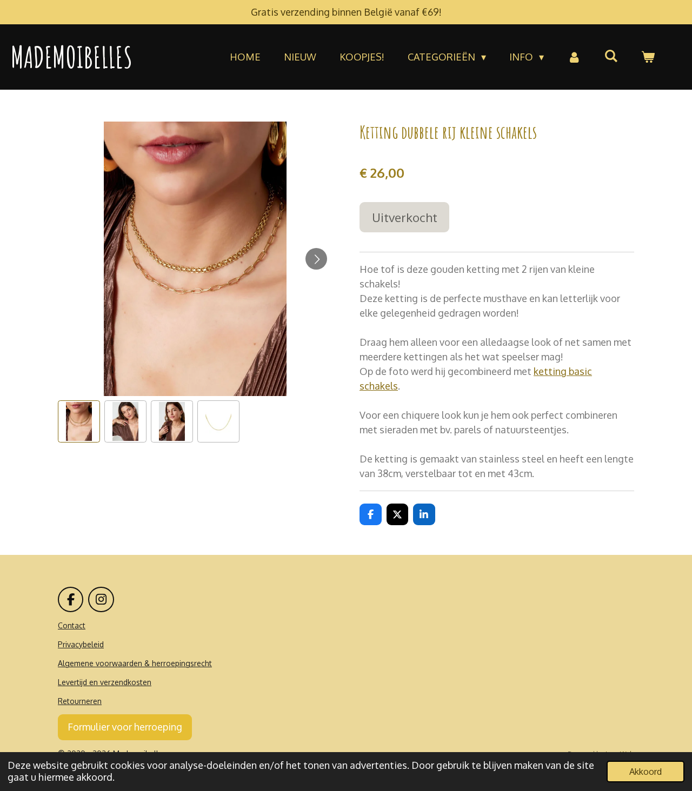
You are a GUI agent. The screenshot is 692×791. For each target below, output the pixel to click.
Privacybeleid (81, 644)
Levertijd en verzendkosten (104, 682)
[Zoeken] (611, 55)
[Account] (574, 57)
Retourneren (80, 701)
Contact (71, 625)
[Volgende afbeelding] (316, 259)
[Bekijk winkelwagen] (648, 57)
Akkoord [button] (645, 771)
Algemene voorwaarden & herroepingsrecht (135, 663)
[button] (79, 421)
